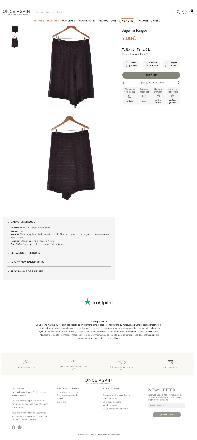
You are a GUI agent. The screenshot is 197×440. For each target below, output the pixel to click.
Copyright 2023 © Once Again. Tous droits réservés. (98, 434)
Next (178, 83)
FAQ (104, 392)
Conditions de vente (112, 402)
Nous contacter (110, 398)
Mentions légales (111, 405)
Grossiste (61, 402)
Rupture (151, 75)
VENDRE (127, 21)
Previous (124, 83)
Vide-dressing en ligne (67, 392)
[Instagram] (20, 427)
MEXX (104, 321)
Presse (60, 398)
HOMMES (53, 21)
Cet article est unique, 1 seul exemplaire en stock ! (151, 82)
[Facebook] (14, 427)
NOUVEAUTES (87, 21)
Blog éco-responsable (67, 395)
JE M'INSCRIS (166, 415)
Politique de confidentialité (115, 409)
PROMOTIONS (107, 21)
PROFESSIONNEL (149, 21)
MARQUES (68, 21)
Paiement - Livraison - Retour (116, 395)
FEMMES (38, 21)
